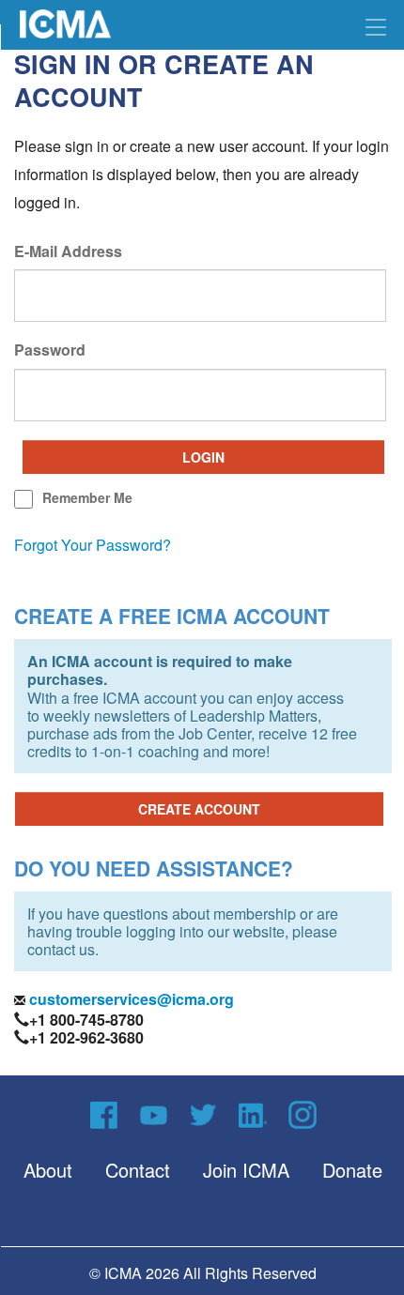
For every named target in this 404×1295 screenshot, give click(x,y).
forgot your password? (92, 545)
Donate (352, 1169)
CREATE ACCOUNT (199, 809)
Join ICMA (246, 1169)
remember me (87, 497)
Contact (137, 1169)
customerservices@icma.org (129, 999)
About (47, 1169)
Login (203, 457)
